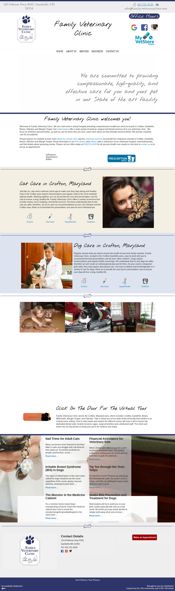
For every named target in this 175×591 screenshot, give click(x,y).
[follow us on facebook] (144, 27)
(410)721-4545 (90, 144)
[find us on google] (66, 551)
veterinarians (63, 129)
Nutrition (91, 222)
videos (94, 141)
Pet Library (80, 141)
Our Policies (81, 580)
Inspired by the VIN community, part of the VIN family (150, 588)
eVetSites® (168, 586)
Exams (30, 222)
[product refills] (121, 157)
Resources (97, 51)
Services (84, 51)
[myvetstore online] (144, 38)
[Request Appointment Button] (53, 157)
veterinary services (93, 139)
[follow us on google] (134, 27)
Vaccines (50, 222)
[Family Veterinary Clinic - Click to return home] (26, 29)
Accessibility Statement (11, 586)
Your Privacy (94, 580)
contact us (145, 144)
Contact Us (112, 51)
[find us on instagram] (154, 27)
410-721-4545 (145, 4)
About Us (71, 51)
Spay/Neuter (70, 222)
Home (59, 51)
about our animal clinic (67, 139)
